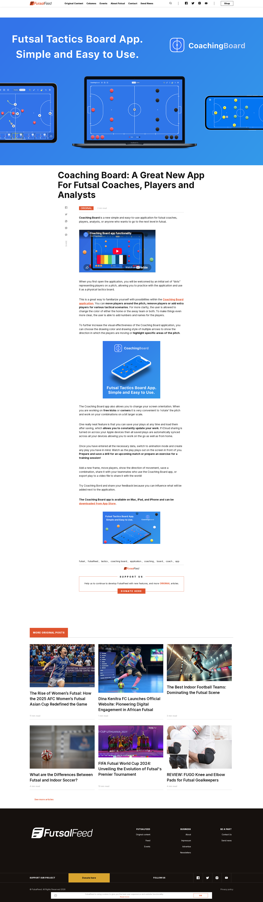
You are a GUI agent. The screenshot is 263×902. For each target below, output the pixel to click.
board (160, 561)
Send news (226, 840)
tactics (104, 561)
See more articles (44, 799)
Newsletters (185, 852)
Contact (132, 3)
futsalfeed (93, 561)
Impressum (186, 840)
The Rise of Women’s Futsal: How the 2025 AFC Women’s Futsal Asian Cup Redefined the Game (60, 699)
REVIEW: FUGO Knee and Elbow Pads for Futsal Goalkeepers (196, 777)
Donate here (131, 591)
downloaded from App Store (97, 503)
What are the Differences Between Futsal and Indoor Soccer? (61, 777)
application (136, 561)
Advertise (186, 846)
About (188, 834)
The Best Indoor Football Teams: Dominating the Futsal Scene (196, 690)
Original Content (74, 3)
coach (169, 561)
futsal (82, 561)
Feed (148, 840)
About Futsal (118, 3)
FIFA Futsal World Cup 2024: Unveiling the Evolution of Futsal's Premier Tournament (130, 769)
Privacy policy (227, 889)
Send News (147, 3)
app (177, 561)
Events (103, 3)
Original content (143, 834)
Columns (91, 3)
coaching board (119, 561)
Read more (124, 897)
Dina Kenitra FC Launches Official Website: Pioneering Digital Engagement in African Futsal (129, 704)
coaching (149, 561)
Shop (227, 3)
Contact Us (227, 834)
